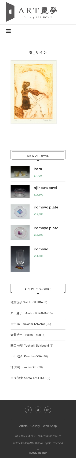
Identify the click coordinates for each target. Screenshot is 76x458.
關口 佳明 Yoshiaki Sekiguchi (30, 345)
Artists (23, 425)
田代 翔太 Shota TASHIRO (28, 378)
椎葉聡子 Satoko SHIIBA (27, 302)
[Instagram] (47, 410)
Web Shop (50, 425)
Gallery (35, 425)
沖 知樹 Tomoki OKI (24, 367)
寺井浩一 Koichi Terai (26, 334)
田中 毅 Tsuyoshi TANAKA (28, 324)
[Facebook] (28, 410)
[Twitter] (38, 410)
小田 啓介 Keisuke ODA (26, 356)
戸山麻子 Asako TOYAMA (28, 313)
